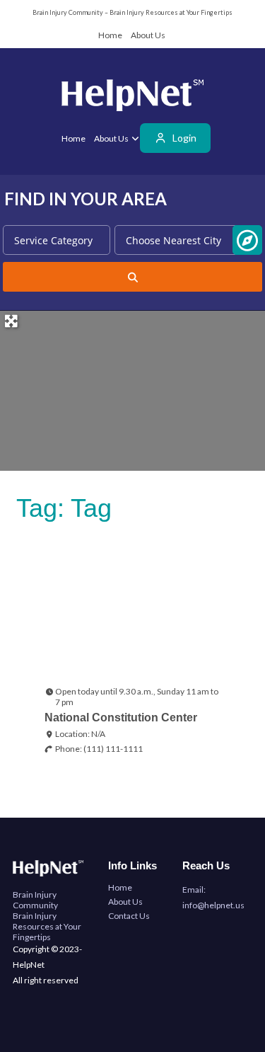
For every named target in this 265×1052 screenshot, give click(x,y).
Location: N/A (80, 733)
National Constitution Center (121, 717)
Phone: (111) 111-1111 (99, 748)
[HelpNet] (132, 97)
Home (110, 35)
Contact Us (129, 915)
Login (183, 138)
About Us (148, 35)
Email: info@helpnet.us (213, 897)
